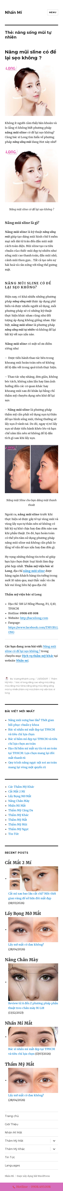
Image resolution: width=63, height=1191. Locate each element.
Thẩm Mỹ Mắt (17, 819)
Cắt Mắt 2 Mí (16, 791)
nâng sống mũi (34, 685)
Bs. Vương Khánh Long (22, 678)
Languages (12, 1165)
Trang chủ (12, 1116)
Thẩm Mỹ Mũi (17, 824)
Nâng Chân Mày (18, 801)
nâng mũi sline (34, 571)
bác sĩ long (21, 682)
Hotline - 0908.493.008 (33, 1187)
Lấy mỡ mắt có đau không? (26, 944)
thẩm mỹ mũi (26, 689)
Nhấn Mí (13, 12)
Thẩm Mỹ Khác (18, 815)
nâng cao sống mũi (38, 682)
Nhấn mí (22, 660)
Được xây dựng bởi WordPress (33, 1176)
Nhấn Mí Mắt (17, 805)
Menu (52, 12)
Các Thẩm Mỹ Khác (21, 786)
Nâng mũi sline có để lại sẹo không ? (30, 55)
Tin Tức (13, 834)
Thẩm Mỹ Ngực (18, 829)
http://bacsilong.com (34, 618)
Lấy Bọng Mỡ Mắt (19, 796)
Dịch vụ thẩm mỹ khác (38, 655)
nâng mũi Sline (18, 685)
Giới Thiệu (11, 1124)
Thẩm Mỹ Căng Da (20, 810)
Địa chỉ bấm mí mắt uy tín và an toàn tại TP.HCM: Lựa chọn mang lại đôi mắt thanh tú (32, 753)
